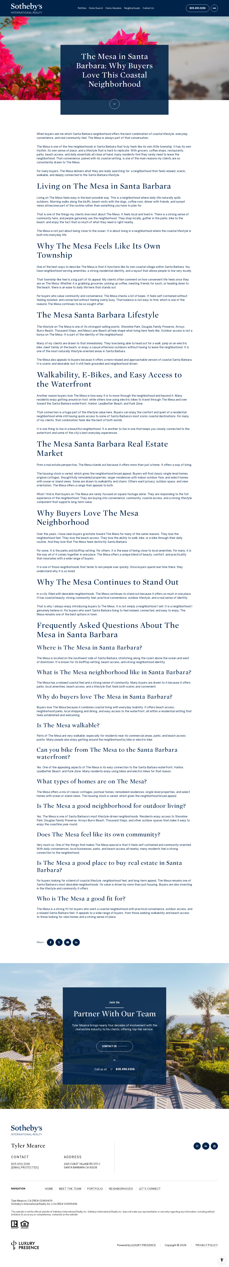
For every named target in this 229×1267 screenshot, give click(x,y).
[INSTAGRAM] (197, 1146)
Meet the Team (70, 1188)
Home (49, 1188)
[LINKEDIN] (205, 1146)
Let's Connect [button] (150, 1188)
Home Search (96, 8)
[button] (114, 1046)
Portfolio (82, 8)
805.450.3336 (198, 8)
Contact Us (148, 8)
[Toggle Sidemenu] (214, 8)
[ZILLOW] (214, 1146)
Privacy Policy (207, 1245)
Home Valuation (113, 8)
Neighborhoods (132, 8)
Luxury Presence (143, 1245)
